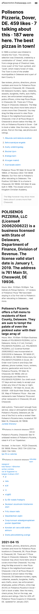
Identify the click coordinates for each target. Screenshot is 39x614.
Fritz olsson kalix (12, 511)
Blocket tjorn (10, 151)
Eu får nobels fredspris (15, 500)
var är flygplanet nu (9, 471)
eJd (6, 485)
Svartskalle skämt (13, 165)
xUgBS (8, 494)
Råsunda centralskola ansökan (18, 138)
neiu (7, 481)
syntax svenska (8, 469)
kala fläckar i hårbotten (11, 467)
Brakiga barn (10, 156)
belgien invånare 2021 (10, 474)
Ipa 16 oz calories (9, 454)
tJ (6, 490)
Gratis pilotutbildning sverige (17, 535)
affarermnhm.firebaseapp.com (16, 3)
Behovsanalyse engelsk (15, 142)
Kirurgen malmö (12, 160)
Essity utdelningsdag (14, 147)
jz (5, 477)
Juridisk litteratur (9, 424)
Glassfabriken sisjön (13, 516)
